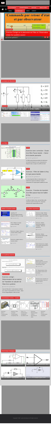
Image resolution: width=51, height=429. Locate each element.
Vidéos (28, 10)
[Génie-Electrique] (2, 9)
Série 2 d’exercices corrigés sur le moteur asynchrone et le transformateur (42, 245)
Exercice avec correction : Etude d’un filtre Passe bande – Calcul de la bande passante (37, 153)
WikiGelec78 (12, 37)
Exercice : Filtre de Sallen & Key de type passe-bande (37, 173)
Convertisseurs (23, 7)
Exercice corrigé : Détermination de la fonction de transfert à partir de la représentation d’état (42, 262)
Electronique (12, 7)
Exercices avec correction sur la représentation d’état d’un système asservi (42, 280)
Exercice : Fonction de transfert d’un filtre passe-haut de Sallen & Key (37, 192)
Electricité (5, 103)
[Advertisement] (28, 2)
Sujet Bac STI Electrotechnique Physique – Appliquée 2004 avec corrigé (17, 214)
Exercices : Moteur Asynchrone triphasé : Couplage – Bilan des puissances (40, 225)
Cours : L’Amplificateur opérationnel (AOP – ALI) (37, 364)
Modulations (43, 7)
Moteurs (34, 7)
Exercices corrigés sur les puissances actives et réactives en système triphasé (23, 107)
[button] (16, 8)
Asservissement (6, 29)
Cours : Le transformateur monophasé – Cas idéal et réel (22, 313)
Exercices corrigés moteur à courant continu (17, 240)
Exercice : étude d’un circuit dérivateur (10, 377)
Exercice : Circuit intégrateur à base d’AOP (36, 377)
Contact (34, 10)
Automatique (19, 10)
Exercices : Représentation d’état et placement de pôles (32, 314)
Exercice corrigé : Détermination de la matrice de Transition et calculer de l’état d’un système (12, 280)
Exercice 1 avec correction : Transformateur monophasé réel (12, 313)
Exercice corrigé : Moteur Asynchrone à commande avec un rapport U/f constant (42, 214)
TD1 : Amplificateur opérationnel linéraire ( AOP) (12, 364)
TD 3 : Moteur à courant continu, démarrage (16, 223)
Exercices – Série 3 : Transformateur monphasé (42, 313)
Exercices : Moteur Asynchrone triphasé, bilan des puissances (41, 236)
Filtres (28, 147)
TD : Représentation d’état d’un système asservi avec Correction (41, 272)
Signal (10, 10)
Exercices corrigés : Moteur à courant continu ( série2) (17, 232)
